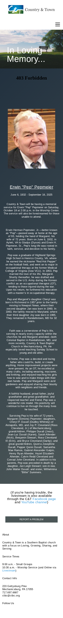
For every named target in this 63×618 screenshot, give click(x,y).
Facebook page (44, 499)
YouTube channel (34, 502)
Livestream (8, 570)
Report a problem (31, 519)
